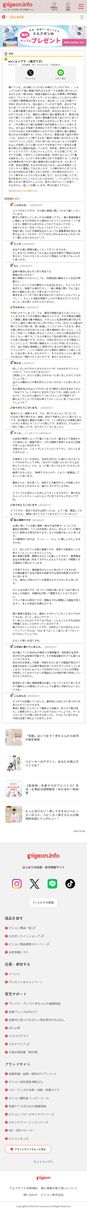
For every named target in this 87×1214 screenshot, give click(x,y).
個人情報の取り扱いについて (59, 1188)
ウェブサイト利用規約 (23, 1188)
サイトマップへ (43, 1162)
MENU (82, 17)
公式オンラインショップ (24, 936)
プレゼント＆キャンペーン (25, 982)
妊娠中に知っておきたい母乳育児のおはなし (37, 1020)
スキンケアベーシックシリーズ (28, 1122)
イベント (14, 974)
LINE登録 (68, 8)
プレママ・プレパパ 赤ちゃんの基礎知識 (34, 1003)
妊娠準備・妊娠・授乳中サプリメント (33, 1074)
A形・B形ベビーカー (22, 1130)
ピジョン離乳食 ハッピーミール (29, 1098)
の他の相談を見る (30, 190)
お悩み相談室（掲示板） (24, 1052)
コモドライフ (17, 1044)
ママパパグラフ (19, 1036)
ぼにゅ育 (14, 1028)
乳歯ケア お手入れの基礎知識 (27, 1106)
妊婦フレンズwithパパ (23, 1012)
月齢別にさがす (54, 8)
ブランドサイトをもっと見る (30, 1149)
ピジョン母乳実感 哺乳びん (26, 1082)
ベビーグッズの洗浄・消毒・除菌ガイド (34, 1090)
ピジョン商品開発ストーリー (27, 944)
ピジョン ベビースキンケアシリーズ (31, 1114)
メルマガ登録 (45, 902)
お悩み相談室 (16, 16)
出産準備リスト (19, 952)
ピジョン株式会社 (52, 1195)
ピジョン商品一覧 (20, 928)
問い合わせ (30, 1195)
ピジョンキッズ (19, 1139)
